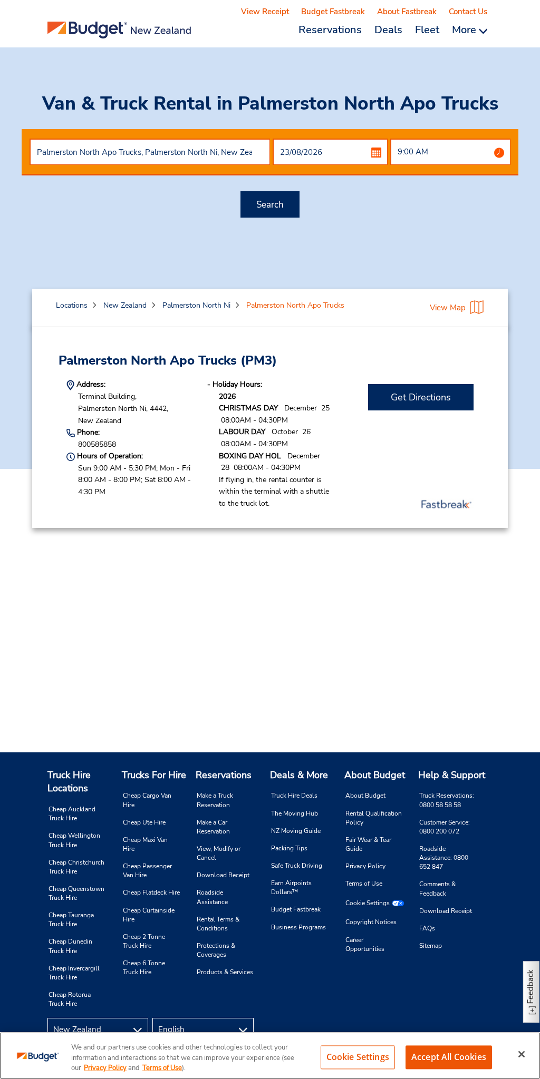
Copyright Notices (371, 922)
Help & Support (451, 775)
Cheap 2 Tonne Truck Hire (144, 941)
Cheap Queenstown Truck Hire (76, 893)
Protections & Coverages (216, 950)
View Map (448, 307)
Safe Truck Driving (296, 865)
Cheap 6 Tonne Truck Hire (144, 967)
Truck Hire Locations (69, 782)
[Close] (521, 1054)
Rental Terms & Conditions (218, 924)
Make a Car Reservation (213, 827)
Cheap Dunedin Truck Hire (70, 946)
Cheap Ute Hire (144, 822)
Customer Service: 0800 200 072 (444, 827)
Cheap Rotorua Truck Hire (70, 999)
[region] (270, 1055)
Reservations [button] (330, 29)
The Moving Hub (294, 813)
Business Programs (298, 927)
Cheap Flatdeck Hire (151, 892)
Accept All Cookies (448, 1057)
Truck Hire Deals (294, 795)
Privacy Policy (365, 866)
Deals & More (299, 775)
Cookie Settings (367, 903)
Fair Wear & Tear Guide (368, 844)
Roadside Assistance (212, 897)
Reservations (224, 775)
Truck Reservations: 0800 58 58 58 (446, 800)
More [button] (465, 30)
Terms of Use (363, 883)
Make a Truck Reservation (215, 800)
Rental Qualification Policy (373, 818)
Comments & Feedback (437, 888)
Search (270, 205)
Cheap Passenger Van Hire (147, 870)
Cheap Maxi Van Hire (145, 844)
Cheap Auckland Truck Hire (72, 813)
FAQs (427, 928)
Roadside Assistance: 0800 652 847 (443, 858)
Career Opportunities (364, 944)
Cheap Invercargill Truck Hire (74, 973)
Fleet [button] (427, 29)
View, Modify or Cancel (218, 853)
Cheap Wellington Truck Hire (74, 840)
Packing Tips (289, 848)
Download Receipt (223, 875)
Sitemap (430, 945)
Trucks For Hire (154, 775)
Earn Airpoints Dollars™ (291, 887)
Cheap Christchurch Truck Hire (76, 867)
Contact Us (468, 11)
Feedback (530, 986)
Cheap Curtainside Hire (149, 915)
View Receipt (265, 11)
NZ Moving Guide (296, 831)
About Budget (374, 775)
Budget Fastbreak (333, 11)
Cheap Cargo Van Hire (147, 800)
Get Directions (421, 397)
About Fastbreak (407, 11)
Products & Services (225, 972)
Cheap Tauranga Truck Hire (71, 919)
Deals (388, 29)
